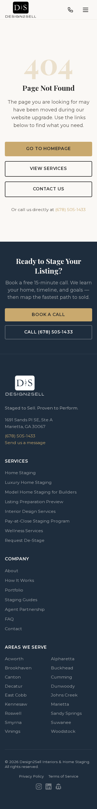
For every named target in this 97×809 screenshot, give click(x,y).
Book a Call (48, 314)
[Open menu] (85, 9)
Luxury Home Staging (28, 482)
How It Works (19, 580)
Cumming (61, 677)
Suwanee (61, 722)
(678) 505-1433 (70, 209)
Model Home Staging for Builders (41, 492)
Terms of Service (63, 776)
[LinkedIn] (49, 786)
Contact (13, 628)
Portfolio (14, 590)
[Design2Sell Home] (21, 9)
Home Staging (20, 472)
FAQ (9, 619)
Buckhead (62, 667)
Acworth (14, 658)
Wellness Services (24, 530)
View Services (48, 168)
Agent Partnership (25, 609)
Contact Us (48, 188)
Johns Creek (64, 695)
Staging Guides (21, 599)
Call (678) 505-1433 (48, 332)
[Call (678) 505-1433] (70, 10)
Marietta (60, 704)
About (11, 570)
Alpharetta (62, 658)
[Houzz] (58, 786)
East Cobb (16, 695)
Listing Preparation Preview (34, 501)
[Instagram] (39, 786)
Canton (13, 677)
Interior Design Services (30, 511)
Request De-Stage (24, 540)
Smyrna (13, 722)
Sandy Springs (66, 713)
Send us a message (25, 442)
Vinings (12, 731)
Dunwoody (63, 686)
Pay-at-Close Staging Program (37, 521)
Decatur (14, 686)
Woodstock (63, 731)
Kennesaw (16, 704)
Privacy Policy (31, 776)
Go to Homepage (48, 148)
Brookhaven (18, 667)
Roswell (13, 713)
